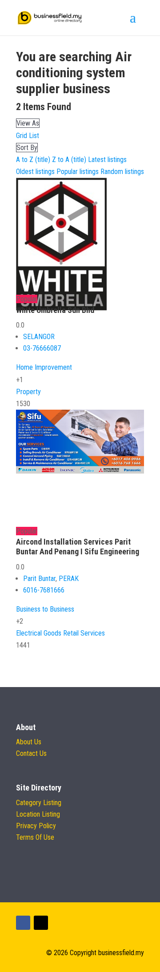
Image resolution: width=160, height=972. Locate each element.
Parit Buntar (39, 578)
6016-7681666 (43, 590)
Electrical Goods (38, 633)
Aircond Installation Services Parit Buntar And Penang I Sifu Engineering (77, 546)
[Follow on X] (41, 923)
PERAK (69, 578)
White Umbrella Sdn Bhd (55, 310)
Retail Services (84, 633)
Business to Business (45, 609)
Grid (21, 135)
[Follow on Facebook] (23, 923)
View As (27, 123)
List (34, 135)
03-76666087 (42, 348)
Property (28, 391)
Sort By (26, 147)
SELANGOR (39, 336)
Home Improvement (44, 367)
